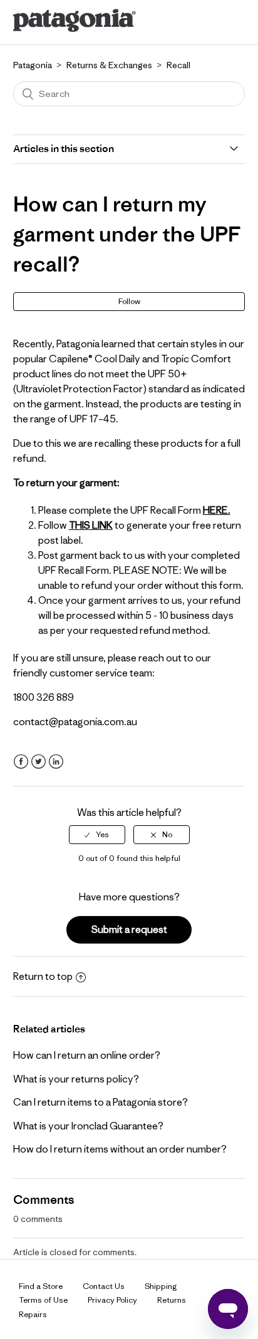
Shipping (161, 1286)
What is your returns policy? (76, 1078)
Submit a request (129, 929)
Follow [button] (129, 301)
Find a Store (41, 1286)
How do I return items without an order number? (120, 1149)
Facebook (21, 762)
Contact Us (104, 1286)
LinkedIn (56, 762)
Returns (171, 1300)
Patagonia (32, 65)
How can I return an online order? (86, 1055)
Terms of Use (43, 1300)
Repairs (33, 1314)
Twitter (38, 762)
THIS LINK (91, 525)
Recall (178, 65)
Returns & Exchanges (109, 65)
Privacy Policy (112, 1300)
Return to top (43, 976)
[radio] (97, 834)
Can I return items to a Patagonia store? (100, 1102)
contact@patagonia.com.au (75, 721)
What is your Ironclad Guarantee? (88, 1125)
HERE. (216, 510)
